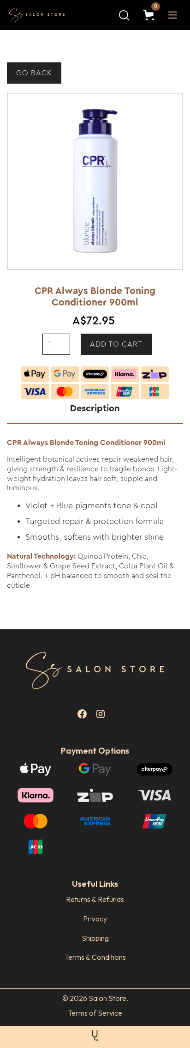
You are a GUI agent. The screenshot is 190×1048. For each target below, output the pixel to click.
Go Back (34, 73)
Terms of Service (95, 1013)
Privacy (95, 918)
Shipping (95, 938)
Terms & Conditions (95, 957)
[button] (150, 15)
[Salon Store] (44, 15)
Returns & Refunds (95, 899)
